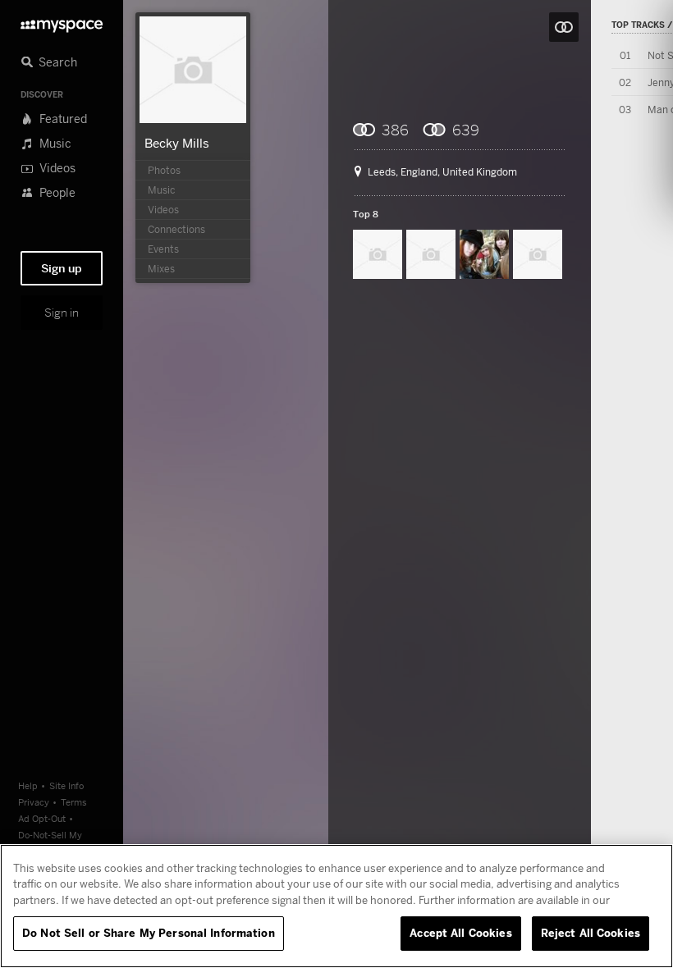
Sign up (61, 268)
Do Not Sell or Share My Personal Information (148, 932)
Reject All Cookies (590, 932)
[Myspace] (62, 22)
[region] (336, 906)
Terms (74, 802)
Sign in (61, 312)
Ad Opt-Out (42, 818)
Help (28, 785)
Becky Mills (176, 143)
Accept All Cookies (460, 932)
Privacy (33, 802)
